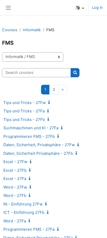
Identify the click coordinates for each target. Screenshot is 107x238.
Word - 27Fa (14, 220)
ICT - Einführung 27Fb (23, 212)
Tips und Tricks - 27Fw (24, 102)
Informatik (32, 30)
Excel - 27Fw (15, 161)
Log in (97, 7)
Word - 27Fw (15, 187)
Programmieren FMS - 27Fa (29, 229)
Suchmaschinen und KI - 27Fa (30, 127)
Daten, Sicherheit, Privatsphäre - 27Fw (39, 144)
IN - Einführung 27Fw (23, 204)
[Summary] (50, 102)
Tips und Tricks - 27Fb (24, 119)
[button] (80, 8)
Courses (9, 30)
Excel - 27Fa (14, 178)
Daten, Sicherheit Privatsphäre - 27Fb (38, 153)
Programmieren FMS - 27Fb (29, 136)
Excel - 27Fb (14, 170)
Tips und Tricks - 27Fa (24, 110)
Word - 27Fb (14, 195)
